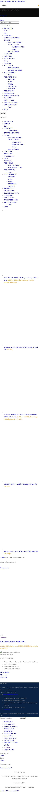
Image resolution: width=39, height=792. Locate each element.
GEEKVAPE (11, 79)
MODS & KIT (8, 56)
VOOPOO (11, 89)
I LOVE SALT (8, 54)
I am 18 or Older (5, 791)
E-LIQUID (7, 40)
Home (2, 557)
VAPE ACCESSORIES (10, 105)
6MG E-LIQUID (8, 28)
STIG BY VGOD (9, 100)
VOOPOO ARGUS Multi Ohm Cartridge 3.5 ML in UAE (20, 484)
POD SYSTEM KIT (9, 72)
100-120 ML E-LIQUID (15, 42)
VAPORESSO (12, 86)
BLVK (5, 33)
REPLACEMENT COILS (15, 70)
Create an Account (6, 768)
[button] (3, 675)
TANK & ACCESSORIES (11, 102)
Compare (7, 747)
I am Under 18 (14, 791)
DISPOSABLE (8, 35)
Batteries (7, 31)
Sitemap (7, 710)
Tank (9, 107)
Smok (10, 75)
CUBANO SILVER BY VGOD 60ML (12, 642)
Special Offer (8, 98)
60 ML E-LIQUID (13, 45)
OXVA (10, 82)
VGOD (6, 109)
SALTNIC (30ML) (13, 52)
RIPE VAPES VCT (9, 91)
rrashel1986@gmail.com (10, 694)
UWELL (10, 84)
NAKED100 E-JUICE (18, 47)
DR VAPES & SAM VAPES (11, 38)
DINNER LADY (16, 142)
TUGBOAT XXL (13, 131)
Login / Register (9, 750)
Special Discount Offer (11, 95)
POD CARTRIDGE (13, 68)
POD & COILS (8, 65)
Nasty (14, 49)
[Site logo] (17, 8)
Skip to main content (18, 1)
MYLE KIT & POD (9, 58)
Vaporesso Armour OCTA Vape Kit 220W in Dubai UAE (21, 551)
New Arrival (7, 63)
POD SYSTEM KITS (10, 77)
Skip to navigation (6, 1)
